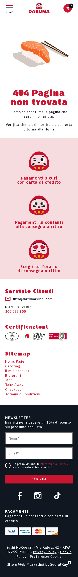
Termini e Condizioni (22, 394)
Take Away (14, 384)
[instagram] (38, 496)
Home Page (14, 361)
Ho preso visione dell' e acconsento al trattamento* (40, 465)
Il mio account (17, 370)
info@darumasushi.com (33, 299)
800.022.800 (19, 309)
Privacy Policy (45, 552)
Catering (12, 366)
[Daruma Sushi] (39, 8)
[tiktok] (57, 496)
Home (50, 129)
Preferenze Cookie (46, 556)
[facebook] (20, 496)
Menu (10, 380)
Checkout (13, 389)
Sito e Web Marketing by (28, 564)
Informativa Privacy (55, 463)
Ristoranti (13, 375)
